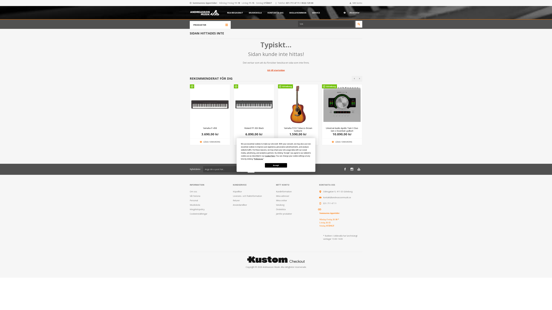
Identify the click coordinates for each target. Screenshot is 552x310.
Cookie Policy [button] (270, 156)
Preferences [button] (258, 159)
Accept (276, 165)
